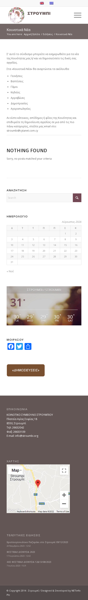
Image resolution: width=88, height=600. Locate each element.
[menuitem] (75, 15)
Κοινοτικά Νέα (18, 29)
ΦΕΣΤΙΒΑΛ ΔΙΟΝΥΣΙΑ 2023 (21, 551)
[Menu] (75, 15)
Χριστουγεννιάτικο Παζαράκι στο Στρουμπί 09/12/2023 (37, 542)
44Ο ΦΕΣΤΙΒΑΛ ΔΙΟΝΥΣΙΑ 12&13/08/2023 (29, 561)
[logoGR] (36, 15)
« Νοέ (10, 271)
